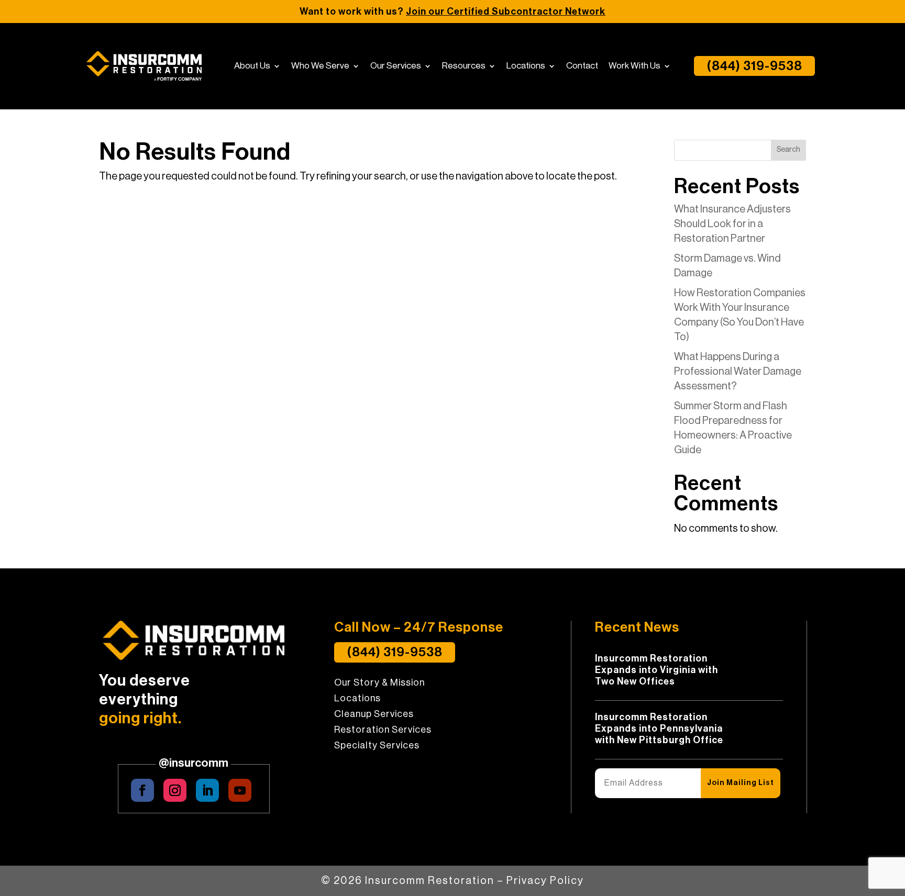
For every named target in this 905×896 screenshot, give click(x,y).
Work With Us (634, 66)
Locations (525, 66)
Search (788, 149)
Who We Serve (320, 66)
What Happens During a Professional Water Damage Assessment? (737, 371)
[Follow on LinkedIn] (207, 790)
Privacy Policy (545, 881)
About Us (252, 66)
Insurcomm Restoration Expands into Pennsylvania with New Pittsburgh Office (659, 728)
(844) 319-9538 (754, 66)
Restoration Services (383, 730)
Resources (463, 66)
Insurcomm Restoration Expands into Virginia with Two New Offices (656, 670)
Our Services (395, 66)
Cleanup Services (374, 714)
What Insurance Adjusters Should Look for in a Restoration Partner (732, 224)
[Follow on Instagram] (174, 790)
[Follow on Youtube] (239, 790)
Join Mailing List (740, 783)
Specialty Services (377, 746)
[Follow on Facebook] (142, 790)
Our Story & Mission (379, 683)
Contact (582, 66)
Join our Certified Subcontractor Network (505, 11)
